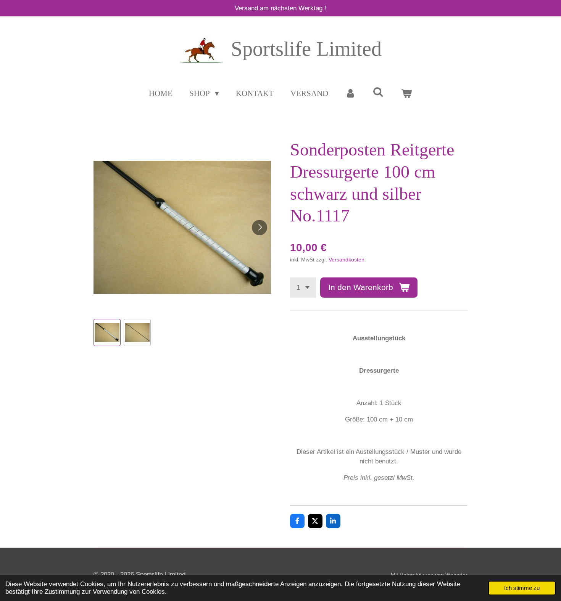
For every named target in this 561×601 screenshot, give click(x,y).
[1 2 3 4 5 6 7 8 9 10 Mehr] (303, 287)
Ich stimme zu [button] (522, 588)
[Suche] (378, 92)
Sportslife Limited (306, 48)
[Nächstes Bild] (259, 227)
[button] (107, 332)
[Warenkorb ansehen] (406, 93)
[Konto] (351, 93)
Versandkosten (346, 259)
